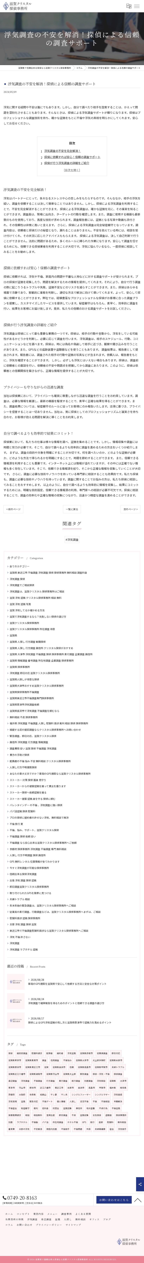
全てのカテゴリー (19, 566)
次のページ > (130, 509)
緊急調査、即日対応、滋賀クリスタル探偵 (33, 736)
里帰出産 (50, 1115)
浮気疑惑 (118, 1094)
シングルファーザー (81, 1094)
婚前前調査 (22, 1053)
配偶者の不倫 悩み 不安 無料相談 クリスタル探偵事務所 (40, 761)
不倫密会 (12, 1108)
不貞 (74, 1115)
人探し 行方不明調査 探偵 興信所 (28, 855)
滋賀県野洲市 (14, 1067)
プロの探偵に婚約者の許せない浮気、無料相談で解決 (39, 817)
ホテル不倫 (72, 1122)
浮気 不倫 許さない (20, 937)
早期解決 (118, 1101)
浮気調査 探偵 (17, 579)
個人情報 (61, 1101)
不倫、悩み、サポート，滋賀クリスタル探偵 (34, 830)
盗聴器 (108, 1115)
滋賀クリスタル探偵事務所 (24, 623)
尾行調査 (76, 1080)
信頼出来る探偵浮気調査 (23, 874)
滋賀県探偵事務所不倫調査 (24, 692)
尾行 (92, 1122)
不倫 (95, 1101)
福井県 (113, 1087)
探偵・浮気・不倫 (101, 1074)
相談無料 (38, 1115)
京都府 (11, 1094)
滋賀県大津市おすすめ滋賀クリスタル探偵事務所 (37, 685)
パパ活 (45, 1122)
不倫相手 (65, 1129)
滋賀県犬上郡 (69, 1074)
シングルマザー (102, 1094)
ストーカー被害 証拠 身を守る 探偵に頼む (32, 798)
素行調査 (63, 1080)
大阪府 (22, 1094)
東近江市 (59, 1087)
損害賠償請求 (14, 1115)
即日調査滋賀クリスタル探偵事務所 (29, 886)
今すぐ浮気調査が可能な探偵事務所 (29, 868)
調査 (44, 1060)
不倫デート (47, 1101)
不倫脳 (35, 1122)
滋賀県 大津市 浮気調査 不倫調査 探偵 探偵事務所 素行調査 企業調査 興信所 (51, 654)
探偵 (10, 1053)
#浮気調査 (72, 539)
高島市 (92, 1087)
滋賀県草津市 (14, 1060)
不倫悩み (67, 1060)
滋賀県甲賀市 (101, 1067)
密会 (112, 1129)
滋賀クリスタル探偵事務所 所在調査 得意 (32, 629)
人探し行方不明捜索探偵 (23, 767)
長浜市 (81, 1087)
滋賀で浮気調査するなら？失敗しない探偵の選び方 (38, 616)
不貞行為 (103, 1108)
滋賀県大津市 (82, 1060)
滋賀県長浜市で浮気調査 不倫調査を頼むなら (34, 711)
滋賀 (46, 1067)
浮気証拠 (71, 1053)
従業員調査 (102, 1053)
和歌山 (43, 1094)
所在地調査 (58, 1122)
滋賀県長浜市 (59, 1067)
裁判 (36, 1108)
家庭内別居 (51, 1129)
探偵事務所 (121, 1115)
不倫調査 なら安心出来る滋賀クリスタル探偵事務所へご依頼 (43, 842)
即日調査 (63, 1115)
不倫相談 (105, 1101)
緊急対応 (34, 1101)
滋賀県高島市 (84, 1067)
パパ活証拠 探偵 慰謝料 (22, 811)
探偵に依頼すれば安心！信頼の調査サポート (72, 157)
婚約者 (60, 1053)
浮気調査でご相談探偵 (22, 585)
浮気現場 (12, 1101)
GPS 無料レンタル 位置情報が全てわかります (35, 861)
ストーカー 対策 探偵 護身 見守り (28, 780)
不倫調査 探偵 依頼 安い (23, 836)
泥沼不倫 (84, 1101)
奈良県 (33, 1094)
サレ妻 (54, 1094)
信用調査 (55, 1060)
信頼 (72, 1067)
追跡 (101, 1122)
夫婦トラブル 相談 (20, 899)
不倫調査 (38, 1080)
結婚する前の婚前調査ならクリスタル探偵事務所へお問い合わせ (45, 729)
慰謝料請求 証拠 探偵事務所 (25, 918)
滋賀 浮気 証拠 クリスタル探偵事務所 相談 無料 (35, 597)
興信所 (79, 1108)
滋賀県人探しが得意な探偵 (24, 679)
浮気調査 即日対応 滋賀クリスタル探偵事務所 (35, 673)
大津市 (123, 1080)
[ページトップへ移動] (137, 1199)
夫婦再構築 (100, 1129)
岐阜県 (123, 1087)
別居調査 (88, 1080)
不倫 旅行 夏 (16, 824)
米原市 (70, 1087)
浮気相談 (101, 1080)
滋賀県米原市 (116, 1060)
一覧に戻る (72, 509)
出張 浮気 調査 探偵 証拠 (23, 880)
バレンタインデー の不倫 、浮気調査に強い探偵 (36, 805)
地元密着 (90, 1108)
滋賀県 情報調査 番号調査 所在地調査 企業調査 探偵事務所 (42, 660)
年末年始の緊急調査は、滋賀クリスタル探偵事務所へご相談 (43, 905)
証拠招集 (67, 1108)
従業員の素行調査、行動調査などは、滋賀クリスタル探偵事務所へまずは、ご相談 (55, 912)
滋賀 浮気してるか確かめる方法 (27, 610)
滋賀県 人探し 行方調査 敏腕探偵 (28, 641)
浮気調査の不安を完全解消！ (62, 151)
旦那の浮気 (24, 1129)
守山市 (22, 1087)
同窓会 (56, 1108)
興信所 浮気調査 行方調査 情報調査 (29, 742)
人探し (73, 1101)
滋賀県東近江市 (32, 1067)
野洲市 (33, 1087)
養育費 (11, 1129)
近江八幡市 (45, 1087)
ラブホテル (22, 1122)
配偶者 (49, 1053)
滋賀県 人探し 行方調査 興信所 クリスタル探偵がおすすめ (41, 648)
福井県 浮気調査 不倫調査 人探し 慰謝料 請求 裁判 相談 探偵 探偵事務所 (49, 723)
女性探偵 (97, 1115)
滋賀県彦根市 (86, 1053)
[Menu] (137, 6)
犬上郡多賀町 (99, 1060)
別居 (10, 1122)
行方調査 (50, 1080)
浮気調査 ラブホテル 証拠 (24, 949)
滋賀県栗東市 (31, 1060)
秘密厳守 (25, 1108)
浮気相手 (122, 1129)
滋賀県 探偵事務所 (20, 667)
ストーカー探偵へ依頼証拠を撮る (28, 792)
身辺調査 (12, 1080)
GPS (84, 1122)
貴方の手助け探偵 (19, 755)
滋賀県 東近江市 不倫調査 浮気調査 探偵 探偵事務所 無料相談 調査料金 (48, 572)
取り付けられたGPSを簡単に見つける (30, 893)
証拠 (23, 1101)
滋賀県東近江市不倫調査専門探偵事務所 (32, 698)
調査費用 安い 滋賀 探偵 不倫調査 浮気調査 (33, 748)
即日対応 (116, 1053)
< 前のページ (13, 509)
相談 (27, 1115)
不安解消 (38, 1129)
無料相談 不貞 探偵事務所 (24, 717)
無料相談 (122, 1122)
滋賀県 (13, 635)
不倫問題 (78, 1129)
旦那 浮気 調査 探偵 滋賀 (23, 924)
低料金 (45, 1108)
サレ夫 (64, 1094)
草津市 (11, 1087)
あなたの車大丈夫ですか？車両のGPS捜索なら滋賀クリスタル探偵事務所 (50, 773)
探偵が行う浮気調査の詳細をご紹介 (66, 163)
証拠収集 (84, 1115)
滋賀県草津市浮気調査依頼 (24, 704)
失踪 (88, 1129)
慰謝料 (110, 1122)
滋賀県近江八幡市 (16, 1074)
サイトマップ (73, 1224)
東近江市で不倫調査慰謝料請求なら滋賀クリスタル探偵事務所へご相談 (49, 930)
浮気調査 (14, 943)
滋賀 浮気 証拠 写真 (20, 604)
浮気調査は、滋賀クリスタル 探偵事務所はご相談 (37, 591)
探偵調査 (118, 1074)
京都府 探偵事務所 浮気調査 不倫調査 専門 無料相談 (38, 849)
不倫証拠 (116, 1108)
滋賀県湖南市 (36, 1074)
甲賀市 (102, 1087)
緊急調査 (84, 1074)
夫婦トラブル (118, 1067)
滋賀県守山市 (52, 1074)
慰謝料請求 (37, 1053)
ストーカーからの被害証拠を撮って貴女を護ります (38, 786)
